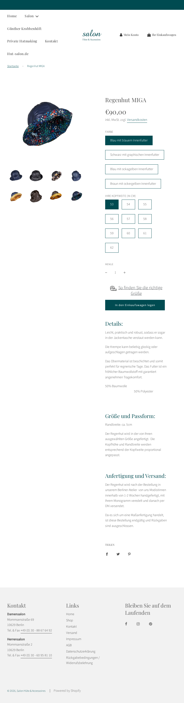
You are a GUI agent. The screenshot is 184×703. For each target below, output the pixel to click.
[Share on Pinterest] (129, 554)
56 (112, 219)
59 (112, 233)
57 (128, 219)
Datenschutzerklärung (80, 651)
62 (112, 247)
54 (128, 204)
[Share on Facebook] (107, 554)
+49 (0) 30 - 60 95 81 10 (36, 655)
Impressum (73, 639)
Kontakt (51, 41)
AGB (69, 645)
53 (112, 204)
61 (145, 233)
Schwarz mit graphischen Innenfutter (134, 154)
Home (12, 16)
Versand (71, 632)
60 (128, 233)
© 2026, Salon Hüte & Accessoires (26, 691)
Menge (109, 264)
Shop (69, 620)
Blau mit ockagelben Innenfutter (131, 169)
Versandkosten (137, 119)
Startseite (13, 66)
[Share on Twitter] (118, 554)
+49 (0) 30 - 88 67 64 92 (36, 630)
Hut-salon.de (18, 53)
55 (145, 204)
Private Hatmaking (22, 41)
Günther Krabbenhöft (24, 28)
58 (145, 219)
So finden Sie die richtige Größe (140, 290)
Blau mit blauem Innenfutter (129, 140)
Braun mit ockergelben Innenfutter (133, 183)
